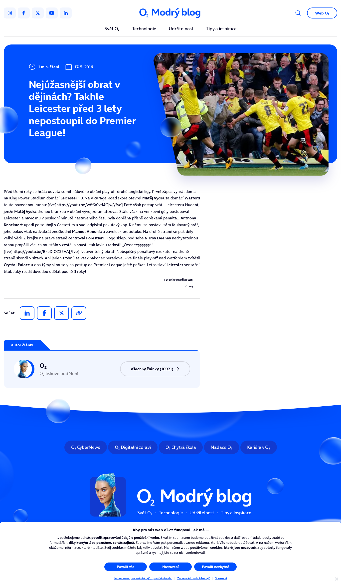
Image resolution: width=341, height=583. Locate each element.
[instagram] (10, 12)
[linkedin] (66, 12)
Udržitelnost (181, 29)
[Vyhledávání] (298, 13)
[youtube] (52, 12)
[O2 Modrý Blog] (170, 13)
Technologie (144, 29)
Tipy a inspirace (221, 29)
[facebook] (24, 12)
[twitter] (38, 12)
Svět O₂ (112, 29)
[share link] (78, 313)
